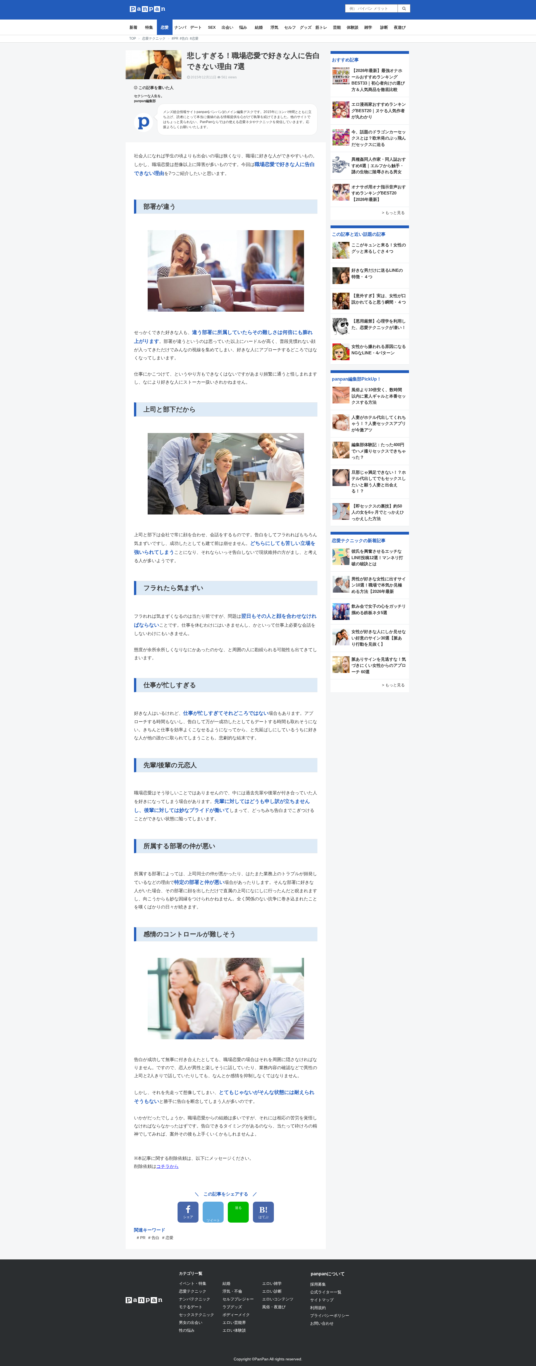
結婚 (259, 27)
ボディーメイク (236, 1314)
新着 (133, 27)
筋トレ (321, 27)
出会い (227, 27)
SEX (212, 27)
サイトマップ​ (322, 1300)
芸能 (337, 27)
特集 (149, 27)
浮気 (274, 27)
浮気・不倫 (232, 1291)
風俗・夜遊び (274, 1307)
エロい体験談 (234, 1330)
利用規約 (318, 1307)
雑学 (368, 27)
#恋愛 (194, 38)
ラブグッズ (232, 1307)
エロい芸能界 (234, 1322)
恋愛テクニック (154, 38)
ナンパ (180, 27)
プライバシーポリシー (329, 1315)
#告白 (184, 38)
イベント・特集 (192, 1283)
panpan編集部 (145, 101)
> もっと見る (393, 212)
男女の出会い (190, 1322)
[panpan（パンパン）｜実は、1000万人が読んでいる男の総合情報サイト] (147, 9)
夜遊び (400, 27)
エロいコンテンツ (277, 1299)
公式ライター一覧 (325, 1292)
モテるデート (190, 1307)
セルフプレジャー (238, 1299)
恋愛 (165, 27)
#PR (175, 38)
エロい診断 (272, 1291)
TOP (132, 38)
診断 (384, 27)
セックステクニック (196, 1314)
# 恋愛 (167, 1237)
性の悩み (187, 1330)
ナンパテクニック (194, 1299)
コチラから (167, 1166)
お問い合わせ (322, 1323)
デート (196, 27)
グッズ (306, 27)
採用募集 (318, 1284)
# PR (141, 1237)
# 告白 (153, 1237)
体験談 (352, 27)
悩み (243, 27)
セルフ (290, 27)
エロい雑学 (272, 1283)
